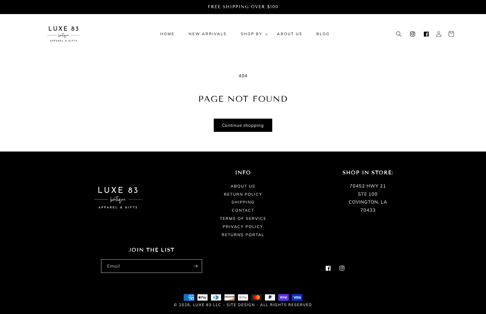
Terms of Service (243, 218)
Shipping (243, 202)
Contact (243, 210)
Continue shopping (243, 125)
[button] (252, 34)
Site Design (241, 304)
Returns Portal (243, 234)
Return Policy (243, 194)
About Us (243, 186)
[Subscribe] (195, 266)
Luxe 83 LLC (207, 304)
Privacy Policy (243, 226)
